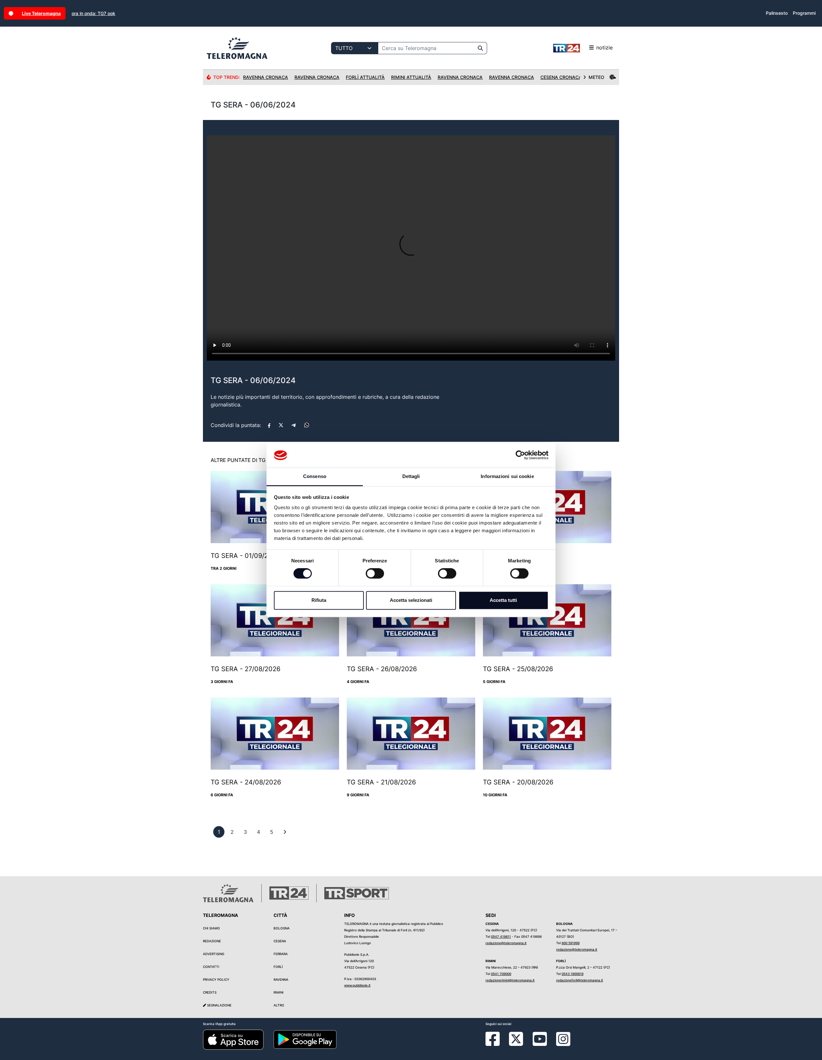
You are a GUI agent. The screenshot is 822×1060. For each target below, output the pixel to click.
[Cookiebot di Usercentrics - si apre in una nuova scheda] (520, 455)
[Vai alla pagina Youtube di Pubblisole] (540, 1044)
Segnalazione (219, 1005)
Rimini (279, 992)
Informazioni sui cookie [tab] (507, 476)
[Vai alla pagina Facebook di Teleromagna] (496, 1044)
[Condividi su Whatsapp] (306, 425)
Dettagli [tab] (411, 476)
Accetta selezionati (411, 600)
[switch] (375, 573)
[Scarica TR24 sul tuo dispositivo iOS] (233, 1039)
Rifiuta (318, 600)
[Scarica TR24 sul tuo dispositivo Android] (305, 1039)
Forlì (278, 967)
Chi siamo (211, 928)
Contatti (211, 967)
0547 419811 (501, 936)
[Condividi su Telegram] (293, 425)
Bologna (282, 928)
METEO (596, 77)
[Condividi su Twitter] (281, 425)
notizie (604, 47)
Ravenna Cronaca (265, 77)
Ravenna (281, 979)
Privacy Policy (216, 979)
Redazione (212, 941)
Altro (279, 1005)
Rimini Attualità (411, 77)
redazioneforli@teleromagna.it (579, 980)
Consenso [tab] (314, 476)
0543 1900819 (572, 974)
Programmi (804, 13)
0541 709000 (501, 974)
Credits (209, 992)
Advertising (213, 954)
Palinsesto (777, 13)
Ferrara (281, 954)
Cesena (280, 941)
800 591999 (571, 943)
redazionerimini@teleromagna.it (510, 980)
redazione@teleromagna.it (506, 943)
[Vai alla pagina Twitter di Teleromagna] (516, 1038)
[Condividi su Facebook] (269, 425)
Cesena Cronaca (561, 77)
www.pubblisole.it (357, 985)
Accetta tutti (503, 600)
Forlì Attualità (365, 77)
